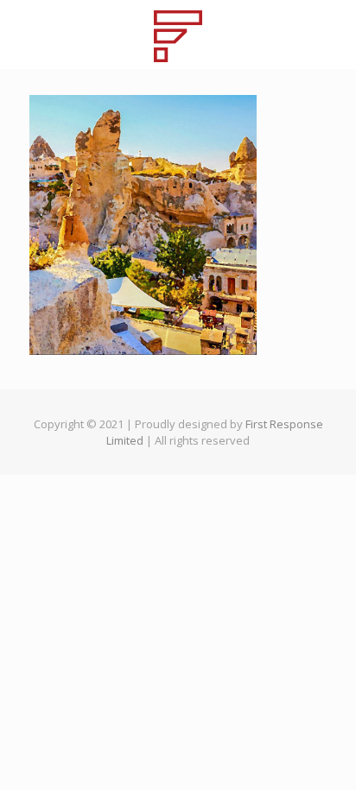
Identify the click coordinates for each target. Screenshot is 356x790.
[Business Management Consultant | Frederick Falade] (178, 34)
